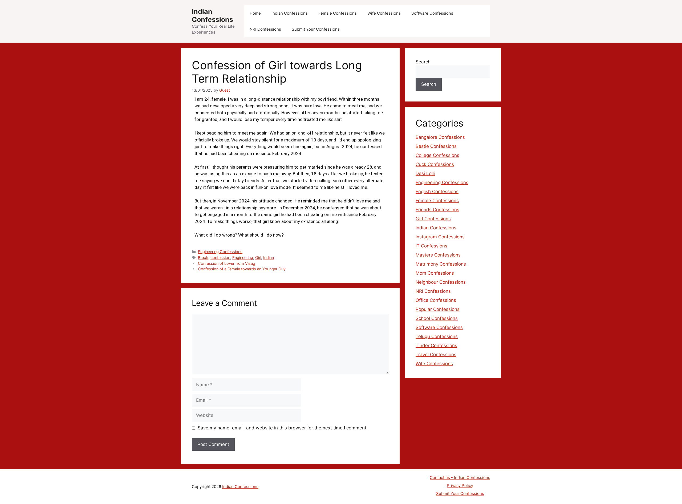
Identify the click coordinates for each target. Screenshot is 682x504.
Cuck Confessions (435, 164)
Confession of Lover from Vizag (226, 263)
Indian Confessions (212, 15)
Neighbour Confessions (441, 282)
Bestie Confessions (436, 146)
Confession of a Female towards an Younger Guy (242, 269)
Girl (258, 257)
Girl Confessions (433, 218)
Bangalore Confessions (440, 137)
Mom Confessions (435, 273)
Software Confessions (432, 13)
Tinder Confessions (436, 345)
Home (255, 13)
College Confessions (437, 155)
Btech (203, 257)
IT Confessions (431, 246)
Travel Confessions (436, 354)
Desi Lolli (425, 173)
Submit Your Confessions (316, 29)
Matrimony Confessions (441, 264)
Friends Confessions (437, 209)
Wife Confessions (384, 13)
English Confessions (437, 191)
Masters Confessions (438, 255)
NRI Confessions (265, 29)
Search (423, 61)
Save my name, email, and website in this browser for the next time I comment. (283, 427)
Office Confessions (436, 300)
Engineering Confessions (220, 251)
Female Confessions (337, 13)
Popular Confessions (438, 309)
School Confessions (437, 318)
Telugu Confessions (437, 336)
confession (220, 257)
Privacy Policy (460, 485)
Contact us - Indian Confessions (460, 477)
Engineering (242, 257)
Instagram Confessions (440, 236)
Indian (268, 257)
